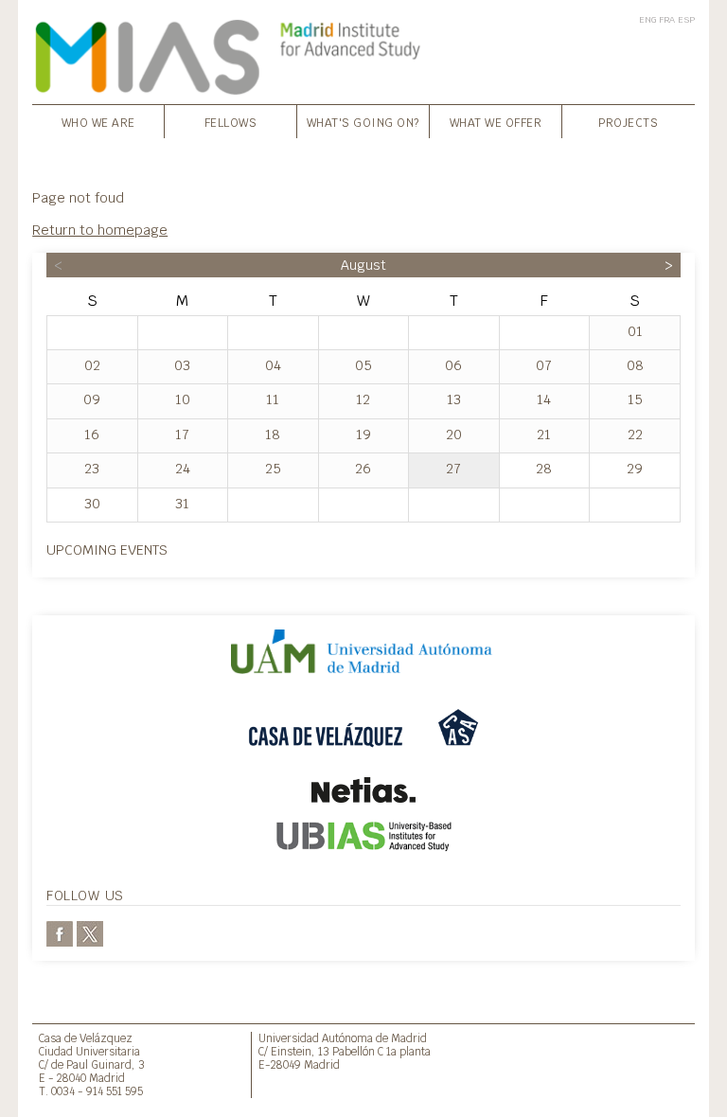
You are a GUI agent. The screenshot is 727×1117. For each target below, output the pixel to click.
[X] (90, 932)
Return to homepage (100, 230)
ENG (647, 19)
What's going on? (363, 123)
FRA (667, 19)
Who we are (98, 123)
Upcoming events (107, 549)
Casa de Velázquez (86, 1038)
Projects (628, 123)
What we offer (496, 123)
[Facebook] (59, 932)
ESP (686, 19)
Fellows (230, 123)
